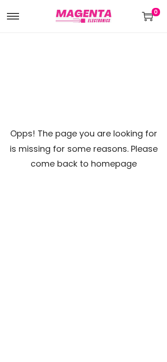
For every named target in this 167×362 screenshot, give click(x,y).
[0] (147, 16)
